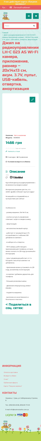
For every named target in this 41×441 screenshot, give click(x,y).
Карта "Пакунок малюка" (13, 386)
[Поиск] (34, 25)
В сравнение (23, 157)
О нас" (6, 379)
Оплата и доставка (11, 372)
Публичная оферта (11, 383)
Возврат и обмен (10, 376)
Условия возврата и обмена (18, 162)
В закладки (12, 157)
